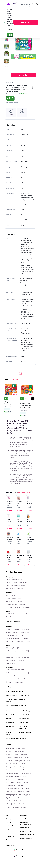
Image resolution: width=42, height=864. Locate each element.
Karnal (8, 779)
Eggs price (9, 676)
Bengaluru (9, 755)
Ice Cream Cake (11, 583)
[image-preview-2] (6, 39)
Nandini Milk (10, 654)
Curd (26, 670)
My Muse (14, 648)
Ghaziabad (21, 764)
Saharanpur (20, 798)
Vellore (8, 807)
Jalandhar (9, 776)
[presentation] (6, 65)
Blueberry (25, 638)
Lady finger (9, 635)
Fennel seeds (16, 638)
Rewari (13, 798)
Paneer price (19, 682)
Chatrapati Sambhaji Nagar (14, 758)
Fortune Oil (25, 657)
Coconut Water (20, 604)
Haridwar (14, 770)
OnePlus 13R (10, 595)
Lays (15, 651)
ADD (15, 394)
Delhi (7, 764)
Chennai (26, 758)
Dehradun (27, 761)
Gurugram (23, 767)
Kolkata (18, 779)
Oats (7, 586)
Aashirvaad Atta (23, 648)
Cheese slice (18, 676)
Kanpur (15, 776)
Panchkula (21, 792)
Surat (21, 801)
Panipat (28, 792)
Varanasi (27, 804)
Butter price (9, 682)
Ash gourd (16, 632)
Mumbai (8, 789)
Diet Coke (9, 607)
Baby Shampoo (10, 589)
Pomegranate (25, 629)
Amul (16, 654)
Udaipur (8, 804)
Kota (23, 779)
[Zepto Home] (6, 4)
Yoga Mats (20, 589)
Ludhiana (25, 782)
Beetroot (8, 632)
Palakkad (13, 792)
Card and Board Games (17, 586)
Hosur (25, 770)
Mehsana (21, 785)
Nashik (26, 789)
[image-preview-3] (6, 46)
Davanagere (18, 761)
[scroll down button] (6, 65)
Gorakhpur (9, 767)
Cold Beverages (22, 583)
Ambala (21, 748)
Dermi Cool (25, 614)
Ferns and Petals (11, 663)
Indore (23, 773)
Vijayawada (15, 807)
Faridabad (13, 764)
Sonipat (16, 801)
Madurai (8, 785)
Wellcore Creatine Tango (13, 598)
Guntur (16, 767)
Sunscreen (17, 579)
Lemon (22, 635)
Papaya (8, 641)
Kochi (13, 779)
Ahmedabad (14, 748)
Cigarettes (15, 670)
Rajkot (8, 798)
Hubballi (8, 773)
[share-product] (32, 88)
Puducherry (22, 795)
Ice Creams (9, 579)
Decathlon (9, 617)
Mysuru (14, 789)
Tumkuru (27, 801)
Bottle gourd (25, 632)
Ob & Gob (9, 614)
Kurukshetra (10, 782)
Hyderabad (15, 773)
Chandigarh (23, 755)
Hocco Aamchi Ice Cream (21, 607)
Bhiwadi (16, 755)
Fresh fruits (26, 676)
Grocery (8, 670)
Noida (7, 792)
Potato (16, 635)
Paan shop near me (22, 673)
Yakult (8, 648)
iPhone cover (10, 604)
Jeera (13, 641)
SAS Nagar (9, 801)
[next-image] (33, 67)
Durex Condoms (18, 660)
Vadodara (15, 804)
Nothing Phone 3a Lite (13, 601)
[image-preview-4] (6, 53)
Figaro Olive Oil (23, 651)
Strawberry (16, 629)
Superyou (9, 660)
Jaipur (28, 773)
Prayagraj (14, 795)
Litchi (23, 601)
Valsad (21, 804)
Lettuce (27, 641)
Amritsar (8, 751)
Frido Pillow (17, 614)
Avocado (8, 629)
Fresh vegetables (11, 679)
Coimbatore (9, 761)
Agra (7, 748)
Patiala (8, 795)
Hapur (8, 770)
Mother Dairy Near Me (13, 657)
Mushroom (20, 641)
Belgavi (20, 751)
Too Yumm (9, 651)
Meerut (14, 785)
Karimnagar (23, 776)
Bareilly (14, 751)
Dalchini (8, 638)
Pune (29, 795)
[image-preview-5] (6, 61)
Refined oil (21, 679)
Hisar (19, 770)
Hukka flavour (10, 673)
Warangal (23, 807)
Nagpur (20, 789)
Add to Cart (25, 22)
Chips (22, 670)
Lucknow (18, 782)
